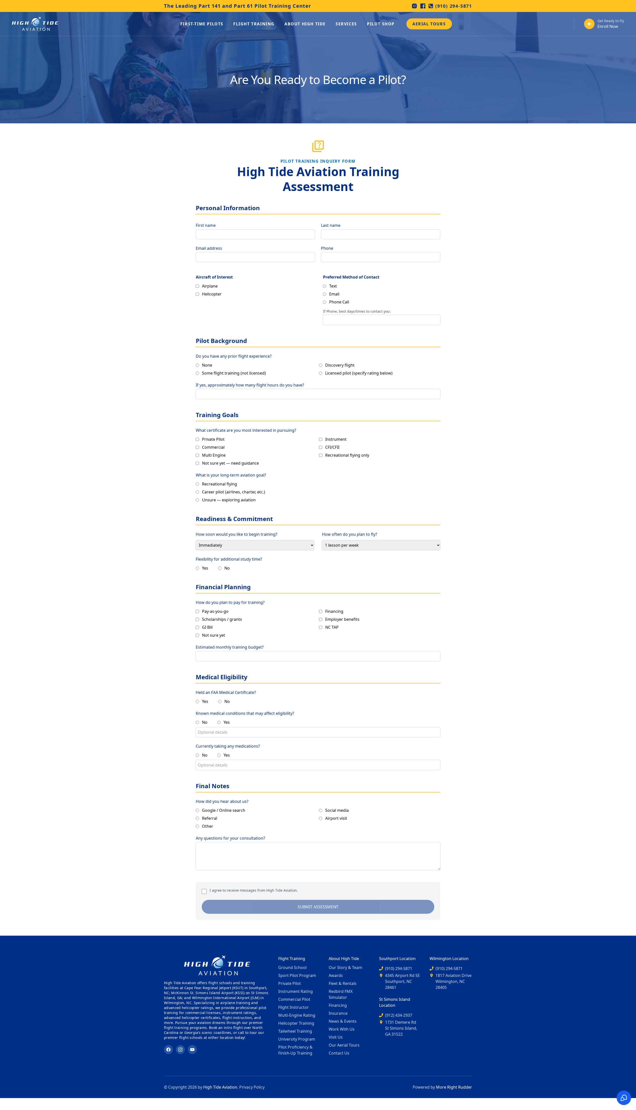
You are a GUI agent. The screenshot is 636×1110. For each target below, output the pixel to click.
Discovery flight (340, 365)
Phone (327, 248)
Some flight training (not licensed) (234, 373)
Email (334, 294)
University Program (296, 1039)
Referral (209, 818)
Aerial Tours (429, 24)
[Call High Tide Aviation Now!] (589, 24)
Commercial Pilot (294, 999)
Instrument (336, 439)
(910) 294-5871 (453, 6)
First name (206, 225)
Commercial (213, 447)
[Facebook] (422, 5)
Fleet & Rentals (343, 983)
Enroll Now (607, 26)
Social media (337, 810)
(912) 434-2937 (398, 1015)
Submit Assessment (318, 907)
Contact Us (339, 1053)
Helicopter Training (296, 1023)
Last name (330, 225)
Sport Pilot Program (297, 975)
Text (333, 286)
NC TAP (332, 627)
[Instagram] (414, 6)
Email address (209, 248)
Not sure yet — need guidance (230, 463)
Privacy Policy (252, 1087)
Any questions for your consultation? (230, 838)
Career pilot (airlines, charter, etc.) (233, 492)
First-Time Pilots (201, 24)
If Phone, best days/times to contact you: (357, 311)
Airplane (210, 286)
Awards (336, 975)
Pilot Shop (381, 24)
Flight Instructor (293, 1007)
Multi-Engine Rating (296, 1015)
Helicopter (212, 294)
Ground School (292, 967)
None (207, 365)
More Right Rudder (454, 1087)
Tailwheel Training (295, 1031)
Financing (334, 611)
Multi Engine (214, 455)
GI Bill (207, 627)
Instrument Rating (295, 991)
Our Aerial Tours (344, 1045)
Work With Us (342, 1029)
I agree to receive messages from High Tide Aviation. (254, 890)
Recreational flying (219, 484)
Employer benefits (342, 619)
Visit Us (336, 1037)
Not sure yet (213, 635)
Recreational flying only (347, 455)
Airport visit (336, 818)
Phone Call (339, 302)
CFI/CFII (332, 447)
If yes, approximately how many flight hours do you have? (250, 385)
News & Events (343, 1021)
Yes (205, 568)
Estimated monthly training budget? (230, 647)
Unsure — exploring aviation (229, 500)
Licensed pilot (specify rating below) (359, 373)
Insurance (338, 1013)
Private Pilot (213, 439)
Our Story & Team (345, 967)
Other (207, 826)
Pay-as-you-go (215, 611)
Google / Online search (223, 810)
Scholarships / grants (222, 619)
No (227, 568)
